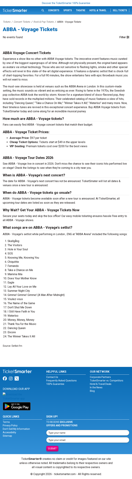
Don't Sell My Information (16, 429)
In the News (96, 387)
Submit (52, 448)
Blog (92, 391)
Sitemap (7, 435)
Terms (6, 422)
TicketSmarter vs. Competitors (106, 380)
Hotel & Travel (97, 10)
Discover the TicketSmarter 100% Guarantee (66, 3)
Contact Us (52, 377)
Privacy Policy (10, 425)
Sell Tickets (120, 10)
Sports (67, 10)
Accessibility (9, 432)
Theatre (80, 10)
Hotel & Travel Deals (100, 384)
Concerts (53, 10)
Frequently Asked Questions (61, 380)
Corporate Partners (100, 377)
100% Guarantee (55, 384)
